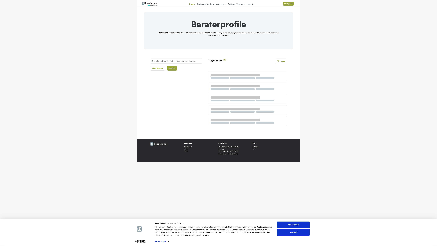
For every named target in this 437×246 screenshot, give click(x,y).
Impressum (188, 146)
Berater (192, 4)
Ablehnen (293, 232)
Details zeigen (160, 241)
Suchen (172, 68)
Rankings (231, 4)
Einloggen (288, 4)
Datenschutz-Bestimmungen (228, 146)
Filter (282, 61)
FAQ (254, 149)
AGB (186, 149)
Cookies (221, 149)
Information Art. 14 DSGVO (227, 154)
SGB (186, 151)
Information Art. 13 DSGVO (227, 151)
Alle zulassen (293, 225)
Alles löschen (157, 68)
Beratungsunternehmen (205, 4)
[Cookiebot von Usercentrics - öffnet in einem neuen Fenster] (139, 241)
